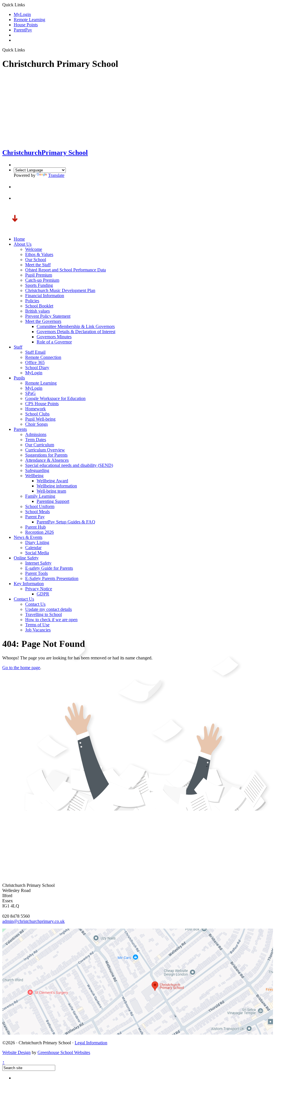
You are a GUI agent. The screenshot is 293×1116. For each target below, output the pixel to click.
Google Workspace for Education (55, 398)
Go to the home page (21, 667)
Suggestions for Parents (46, 455)
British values (37, 311)
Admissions (35, 434)
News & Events (28, 537)
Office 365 (35, 362)
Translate (56, 175)
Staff (18, 347)
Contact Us (24, 599)
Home (19, 239)
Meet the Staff (38, 264)
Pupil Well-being (40, 419)
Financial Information (44, 295)
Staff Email (35, 352)
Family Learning (40, 496)
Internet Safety (38, 563)
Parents (20, 429)
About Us (22, 244)
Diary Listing (37, 542)
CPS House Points (42, 403)
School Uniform (39, 506)
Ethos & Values (39, 254)
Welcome (33, 249)
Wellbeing (34, 475)
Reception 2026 (39, 532)
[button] (19, 186)
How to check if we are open (51, 619)
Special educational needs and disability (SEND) (69, 465)
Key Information (29, 583)
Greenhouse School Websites (63, 1052)
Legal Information (91, 1042)
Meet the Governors (43, 321)
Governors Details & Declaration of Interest (76, 331)
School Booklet (39, 305)
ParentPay (23, 29)
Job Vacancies (38, 629)
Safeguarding (37, 470)
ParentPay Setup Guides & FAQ (66, 521)
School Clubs (37, 413)
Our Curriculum (39, 444)
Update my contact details (48, 609)
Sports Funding (39, 285)
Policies (32, 300)
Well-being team (51, 491)
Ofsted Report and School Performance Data (65, 269)
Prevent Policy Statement (47, 316)
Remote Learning (29, 19)
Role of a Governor (54, 341)
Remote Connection (43, 357)
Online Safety (26, 557)
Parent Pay (35, 516)
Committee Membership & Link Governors (76, 326)
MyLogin (22, 14)
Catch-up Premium (42, 280)
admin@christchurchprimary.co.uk (33, 921)
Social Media (37, 552)
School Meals (37, 511)
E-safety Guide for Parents (49, 568)
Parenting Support (53, 501)
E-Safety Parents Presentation (51, 578)
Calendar (33, 547)
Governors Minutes (54, 336)
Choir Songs (36, 424)
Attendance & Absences (47, 460)
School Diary (37, 367)
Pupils (19, 377)
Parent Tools (36, 573)
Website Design (16, 1052)
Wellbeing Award (52, 480)
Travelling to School (43, 614)
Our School (35, 259)
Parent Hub (35, 527)
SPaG (30, 393)
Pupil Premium (38, 275)
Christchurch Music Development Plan (60, 290)
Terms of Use (37, 624)
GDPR (43, 593)
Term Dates (35, 439)
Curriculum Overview (45, 449)
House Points (26, 24)
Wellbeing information (57, 485)
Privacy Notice (38, 588)
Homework (35, 408)
